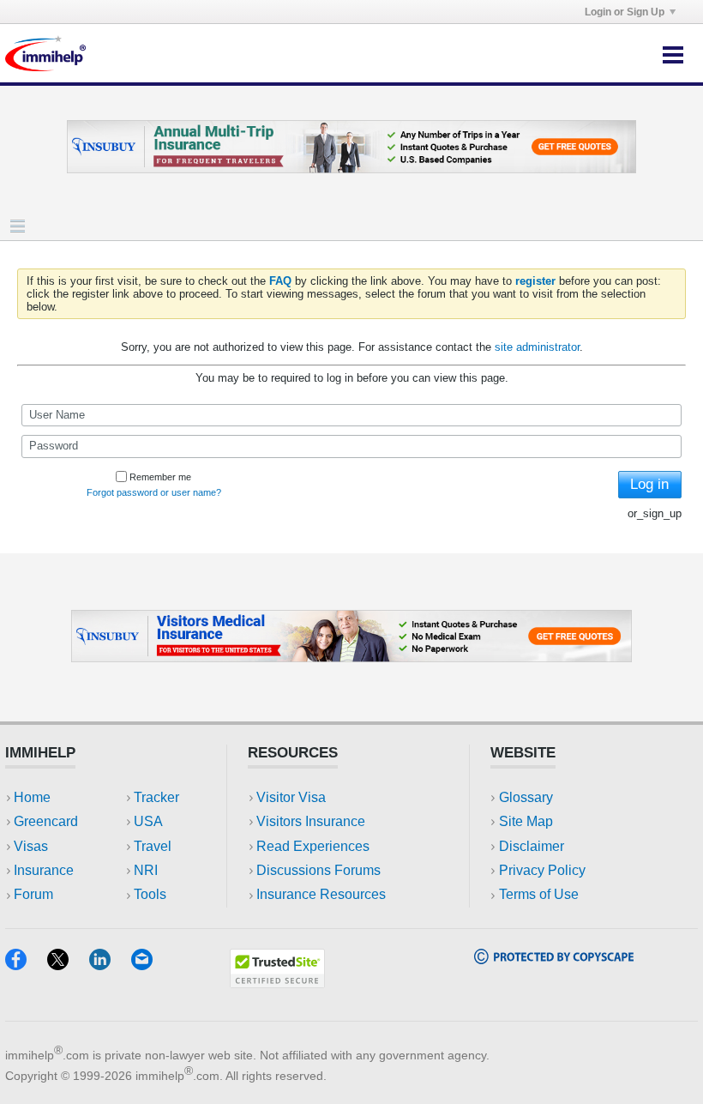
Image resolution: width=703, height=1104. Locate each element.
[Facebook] (26, 965)
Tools (150, 894)
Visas (31, 846)
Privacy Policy (542, 870)
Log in (649, 484)
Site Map (526, 821)
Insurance (44, 870)
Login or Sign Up (624, 12)
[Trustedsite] (277, 983)
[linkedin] (110, 965)
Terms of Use (539, 894)
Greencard (46, 821)
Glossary (526, 797)
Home (32, 797)
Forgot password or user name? (154, 492)
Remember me (160, 477)
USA (148, 821)
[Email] (150, 965)
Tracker (156, 797)
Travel (152, 846)
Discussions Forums (318, 870)
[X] (68, 965)
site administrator (537, 347)
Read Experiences (313, 846)
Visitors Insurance (310, 821)
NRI (146, 870)
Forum (33, 894)
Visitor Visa (291, 797)
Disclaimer (531, 846)
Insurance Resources (321, 894)
